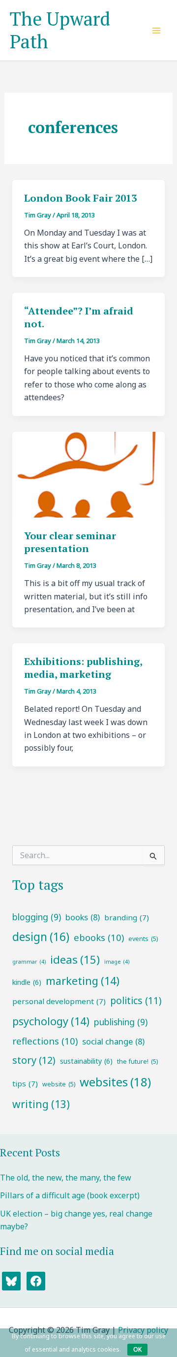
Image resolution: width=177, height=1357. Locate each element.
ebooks (99, 937)
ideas (75, 959)
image (116, 961)
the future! (137, 1061)
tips (25, 1083)
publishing (121, 1022)
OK (137, 1349)
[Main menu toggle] (156, 30)
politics (136, 1000)
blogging (36, 917)
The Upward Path (60, 30)
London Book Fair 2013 (80, 198)
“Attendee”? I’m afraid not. (78, 317)
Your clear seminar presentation (70, 542)
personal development (59, 1001)
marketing (82, 981)
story (34, 1060)
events (143, 939)
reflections (45, 1041)
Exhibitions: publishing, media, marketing (83, 668)
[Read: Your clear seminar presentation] (88, 473)
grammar (29, 961)
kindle (26, 982)
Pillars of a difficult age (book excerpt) (70, 1195)
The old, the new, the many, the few (65, 1177)
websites (115, 1082)
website (58, 1084)
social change (113, 1041)
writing (41, 1104)
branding (126, 917)
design (40, 936)
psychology (50, 1021)
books (82, 917)
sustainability (86, 1061)
